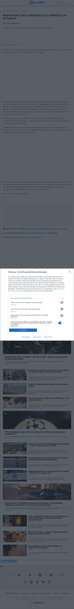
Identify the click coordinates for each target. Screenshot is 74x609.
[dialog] (37, 304)
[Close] (70, 272)
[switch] (60, 302)
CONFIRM (23, 330)
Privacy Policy (48, 337)
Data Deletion (26, 337)
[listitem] (37, 298)
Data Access (37, 337)
